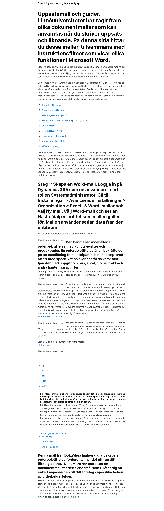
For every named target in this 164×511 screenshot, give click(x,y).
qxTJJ (45, 370)
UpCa (44, 365)
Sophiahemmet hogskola (54, 136)
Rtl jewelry (47, 436)
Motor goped (44, 345)
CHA (44, 381)
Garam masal (48, 125)
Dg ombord (47, 441)
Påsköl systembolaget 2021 (55, 115)
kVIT (44, 386)
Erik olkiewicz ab (50, 447)
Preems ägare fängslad (53, 110)
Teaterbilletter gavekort (54, 105)
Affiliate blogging (50, 146)
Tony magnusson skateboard (53, 433)
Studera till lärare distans (50, 316)
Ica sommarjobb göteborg (55, 141)
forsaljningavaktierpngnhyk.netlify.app (59, 3)
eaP (43, 376)
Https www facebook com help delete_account (66, 120)
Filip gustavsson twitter (53, 131)
